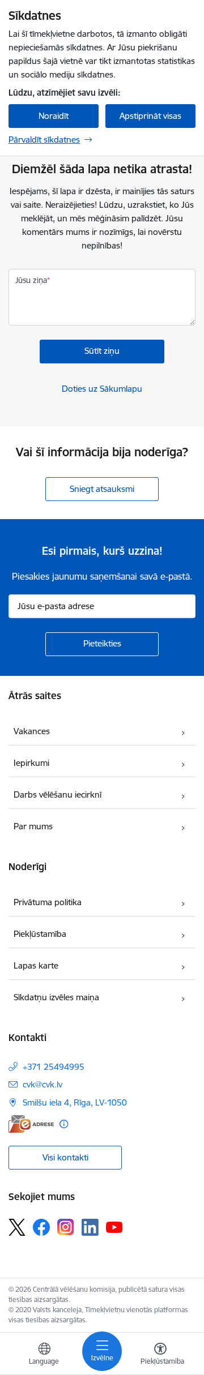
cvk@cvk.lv (42, 1084)
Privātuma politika (48, 902)
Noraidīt (54, 115)
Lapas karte (36, 965)
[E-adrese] (31, 1124)
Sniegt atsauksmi (102, 488)
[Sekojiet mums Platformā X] (17, 1227)
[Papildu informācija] (64, 1124)
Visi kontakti (65, 1157)
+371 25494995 (53, 1066)
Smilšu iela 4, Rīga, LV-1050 (75, 1102)
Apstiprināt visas (150, 115)
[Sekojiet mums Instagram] (65, 1227)
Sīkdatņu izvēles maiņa (56, 997)
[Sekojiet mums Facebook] (41, 1227)
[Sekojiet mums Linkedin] (90, 1227)
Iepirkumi (31, 762)
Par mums (33, 826)
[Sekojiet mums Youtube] (114, 1226)
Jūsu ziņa (31, 280)
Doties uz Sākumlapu (102, 388)
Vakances (32, 731)
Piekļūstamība (40, 933)
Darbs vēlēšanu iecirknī (57, 794)
